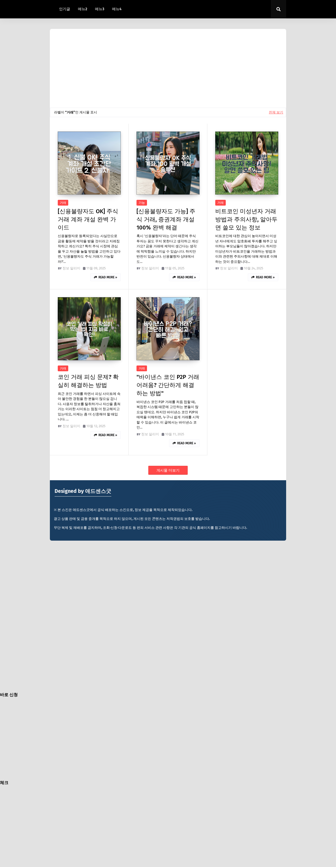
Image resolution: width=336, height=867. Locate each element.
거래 (63, 203)
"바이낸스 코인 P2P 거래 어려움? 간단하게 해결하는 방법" (167, 385)
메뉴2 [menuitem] (82, 9)
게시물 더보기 (168, 470)
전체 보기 (276, 112)
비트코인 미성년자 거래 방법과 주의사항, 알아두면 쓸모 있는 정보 (246, 219)
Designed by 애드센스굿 (83, 491)
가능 (142, 203)
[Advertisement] (168, 68)
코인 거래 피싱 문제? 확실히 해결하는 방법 (88, 381)
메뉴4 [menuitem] (117, 9)
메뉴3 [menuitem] (99, 9)
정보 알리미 (71, 268)
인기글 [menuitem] (64, 9)
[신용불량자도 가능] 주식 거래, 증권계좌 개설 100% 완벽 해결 (165, 219)
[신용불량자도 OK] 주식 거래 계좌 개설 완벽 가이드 (88, 219)
